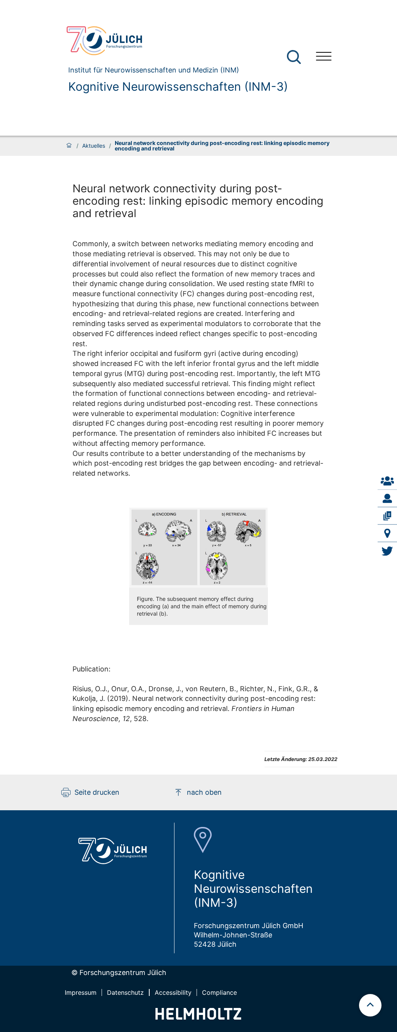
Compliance (219, 992)
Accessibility (173, 992)
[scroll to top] (370, 1005)
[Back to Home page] (174, 40)
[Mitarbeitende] (387, 498)
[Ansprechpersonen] (387, 481)
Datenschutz (125, 992)
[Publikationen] (387, 516)
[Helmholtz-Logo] (198, 1017)
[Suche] (294, 57)
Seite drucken (96, 792)
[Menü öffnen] (323, 57)
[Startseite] (69, 146)
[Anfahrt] (387, 533)
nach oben (204, 792)
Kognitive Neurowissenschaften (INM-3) (178, 86)
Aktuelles (93, 145)
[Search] (295, 57)
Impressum (81, 992)
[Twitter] (387, 550)
